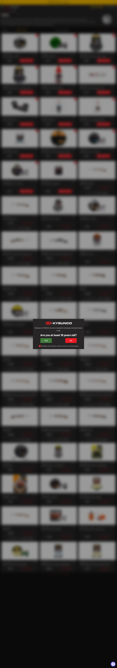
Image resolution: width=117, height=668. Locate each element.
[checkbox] (58, 346)
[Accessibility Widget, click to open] (113, 664)
